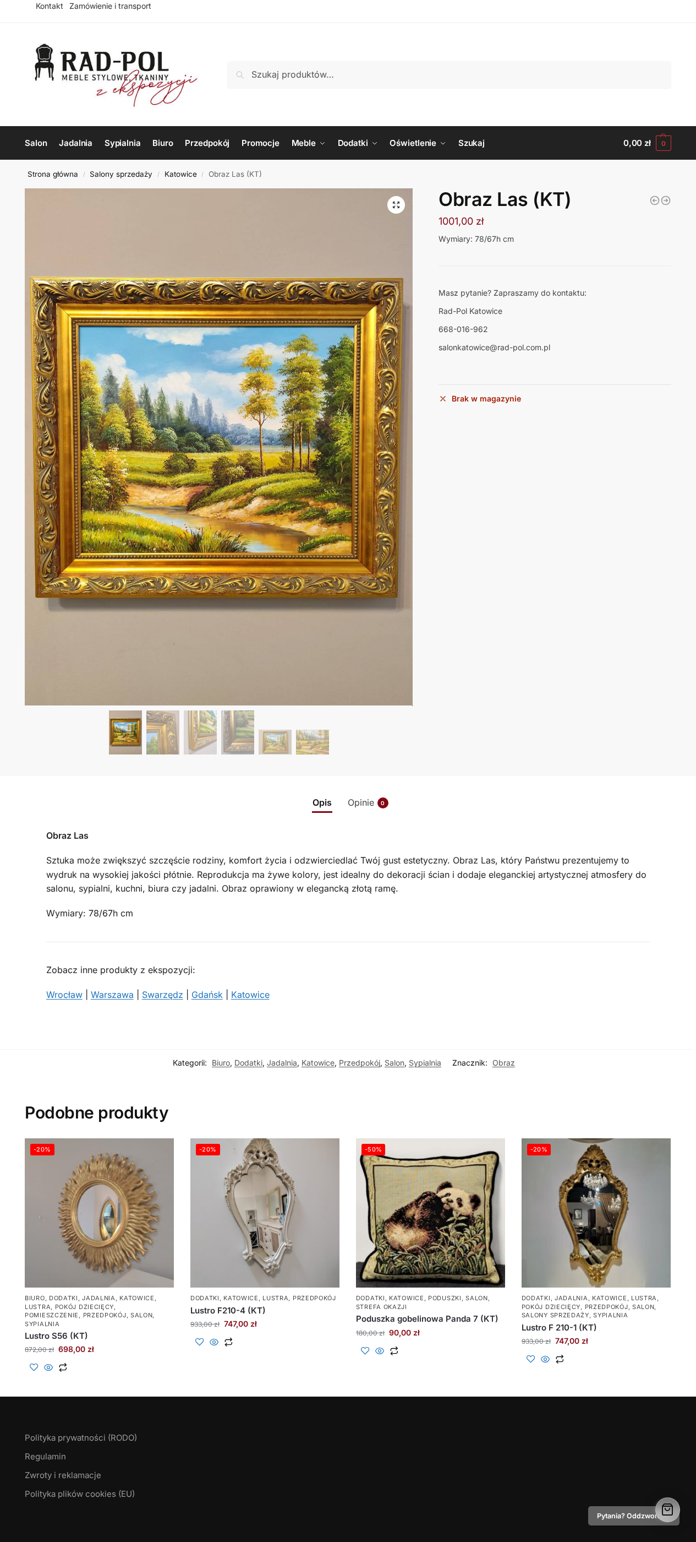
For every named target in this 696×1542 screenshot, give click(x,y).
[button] (396, 205)
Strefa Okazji (381, 1307)
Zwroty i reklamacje (63, 1475)
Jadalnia (282, 1062)
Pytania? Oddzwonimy (634, 1516)
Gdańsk (207, 994)
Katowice (181, 174)
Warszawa (112, 994)
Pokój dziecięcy (84, 1307)
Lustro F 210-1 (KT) (559, 1327)
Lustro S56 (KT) (56, 1336)
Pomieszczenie (52, 1315)
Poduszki (445, 1298)
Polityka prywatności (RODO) (81, 1437)
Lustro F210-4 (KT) (228, 1310)
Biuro (221, 1062)
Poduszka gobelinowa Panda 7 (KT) (427, 1318)
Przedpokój (359, 1062)
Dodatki (248, 1062)
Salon (394, 1062)
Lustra (38, 1307)
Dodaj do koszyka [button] (99, 1385)
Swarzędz (162, 994)
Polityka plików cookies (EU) (80, 1494)
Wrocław (64, 994)
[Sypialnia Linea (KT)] (654, 200)
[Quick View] (48, 1367)
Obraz (503, 1062)
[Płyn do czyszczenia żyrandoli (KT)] (665, 200)
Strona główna (53, 174)
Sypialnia (425, 1062)
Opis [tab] (322, 802)
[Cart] (667, 1509)
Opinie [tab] (366, 802)
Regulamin (45, 1456)
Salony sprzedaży (121, 174)
